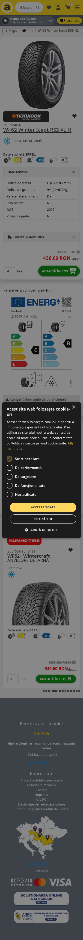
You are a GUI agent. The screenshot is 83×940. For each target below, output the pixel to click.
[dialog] (41, 470)
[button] (41, 529)
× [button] (73, 407)
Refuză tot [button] (43, 519)
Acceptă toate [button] (43, 507)
